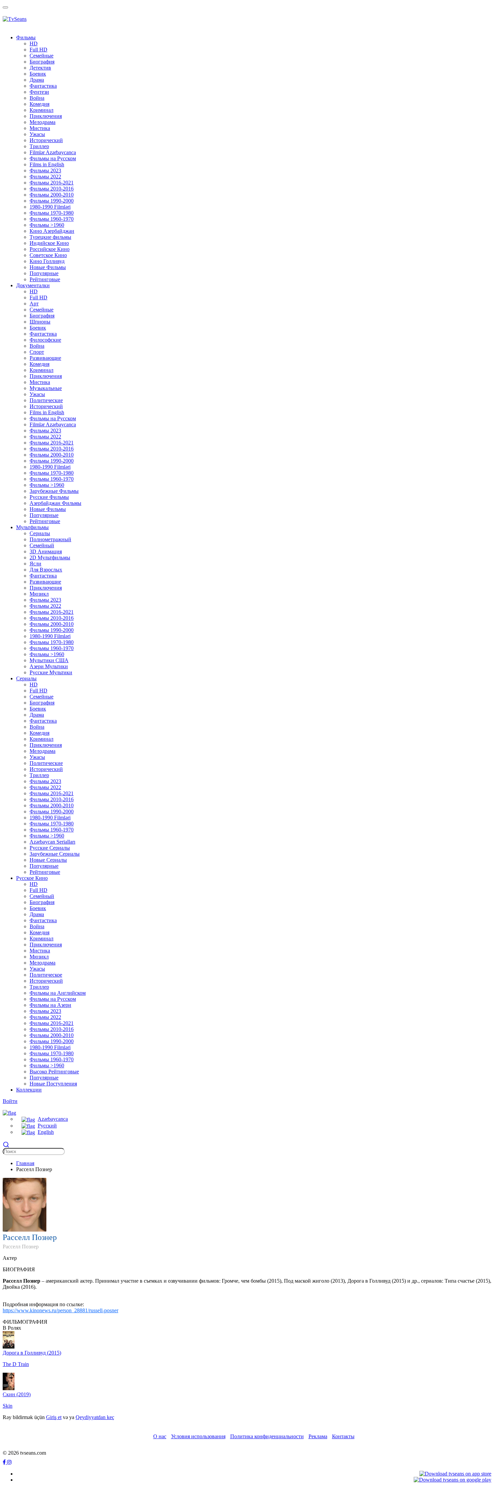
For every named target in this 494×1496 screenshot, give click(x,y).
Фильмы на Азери (50, 1005)
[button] (9, 1112)
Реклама (317, 1436)
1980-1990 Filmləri (50, 207)
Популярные (44, 273)
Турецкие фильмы (50, 237)
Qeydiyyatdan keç (95, 1417)
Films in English (47, 164)
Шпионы (40, 322)
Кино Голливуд (47, 261)
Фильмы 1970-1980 (52, 213)
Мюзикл (39, 594)
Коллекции (29, 1090)
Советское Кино (48, 255)
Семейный (42, 545)
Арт (34, 303)
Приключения (46, 116)
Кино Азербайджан (52, 231)
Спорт (37, 352)
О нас (159, 1436)
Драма (37, 80)
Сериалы (40, 533)
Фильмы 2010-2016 (52, 188)
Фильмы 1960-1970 (52, 219)
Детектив (40, 68)
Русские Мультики (51, 672)
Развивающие (45, 358)
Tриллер (39, 146)
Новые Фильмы (48, 267)
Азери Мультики (49, 666)
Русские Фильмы (49, 497)
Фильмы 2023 (45, 170)
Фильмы (26, 37)
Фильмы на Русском (53, 158)
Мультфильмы (32, 527)
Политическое (46, 975)
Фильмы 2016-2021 (52, 182)
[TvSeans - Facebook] (5, 1462)
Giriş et (53, 1417)
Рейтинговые (45, 279)
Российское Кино (50, 249)
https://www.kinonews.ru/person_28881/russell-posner (60, 1310)
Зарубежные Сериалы (55, 854)
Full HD (38, 49)
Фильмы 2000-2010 (52, 195)
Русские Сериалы (50, 848)
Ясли (35, 563)
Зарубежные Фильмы (54, 491)
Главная (25, 1163)
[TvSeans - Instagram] (9, 1462)
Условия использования (198, 1436)
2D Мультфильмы (50, 557)
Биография (42, 62)
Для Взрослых (46, 569)
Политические (46, 400)
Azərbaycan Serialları (52, 842)
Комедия (39, 104)
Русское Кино (32, 878)
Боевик (38, 74)
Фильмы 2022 (45, 176)
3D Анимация (46, 551)
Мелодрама (42, 122)
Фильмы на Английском (58, 993)
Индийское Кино (49, 243)
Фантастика (43, 86)
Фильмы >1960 (47, 225)
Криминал (41, 110)
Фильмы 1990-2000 (52, 201)
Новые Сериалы (48, 860)
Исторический (46, 140)
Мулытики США (49, 660)
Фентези (39, 92)
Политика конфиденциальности (267, 1436)
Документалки (33, 285)
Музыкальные (46, 388)
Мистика (40, 128)
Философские (45, 340)
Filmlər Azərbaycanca (53, 152)
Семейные (41, 55)
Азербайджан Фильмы (55, 503)
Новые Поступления (53, 1083)
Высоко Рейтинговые (54, 1071)
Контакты (343, 1436)
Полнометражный (50, 539)
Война (37, 98)
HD (34, 43)
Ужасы (37, 134)
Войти (10, 1101)
